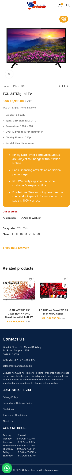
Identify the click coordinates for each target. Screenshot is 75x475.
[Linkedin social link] (30, 234)
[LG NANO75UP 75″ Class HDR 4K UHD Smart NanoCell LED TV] (19, 291)
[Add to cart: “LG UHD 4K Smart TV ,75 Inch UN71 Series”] (65, 285)
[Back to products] (63, 86)
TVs (15, 86)
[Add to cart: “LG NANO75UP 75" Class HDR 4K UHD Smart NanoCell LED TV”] (31, 285)
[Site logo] (36, 5)
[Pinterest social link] (26, 234)
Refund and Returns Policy (17, 403)
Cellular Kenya (30, 470)
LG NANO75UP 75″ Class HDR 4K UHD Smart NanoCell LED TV (19, 313)
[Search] (68, 5)
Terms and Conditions (15, 415)
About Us (8, 421)
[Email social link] (21, 234)
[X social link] (16, 234)
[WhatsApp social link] (34, 234)
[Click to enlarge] (9, 74)
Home (6, 86)
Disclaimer (8, 409)
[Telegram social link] (38, 234)
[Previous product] (59, 86)
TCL (23, 86)
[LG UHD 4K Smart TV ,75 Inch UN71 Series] (53, 291)
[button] (7, 468)
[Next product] (68, 86)
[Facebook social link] (12, 234)
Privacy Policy (10, 397)
